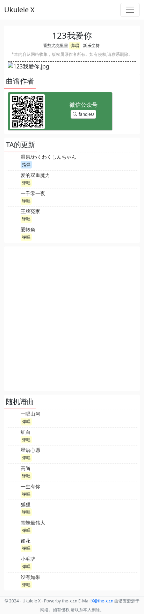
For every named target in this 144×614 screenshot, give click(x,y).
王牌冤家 (30, 211)
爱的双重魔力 (35, 175)
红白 (25, 432)
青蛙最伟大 (33, 522)
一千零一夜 (33, 193)
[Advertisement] (72, 318)
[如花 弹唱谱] (13, 544)
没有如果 (30, 577)
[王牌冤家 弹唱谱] (13, 215)
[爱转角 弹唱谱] (13, 233)
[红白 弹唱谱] (13, 435)
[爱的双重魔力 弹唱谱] (13, 178)
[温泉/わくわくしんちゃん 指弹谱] (13, 160)
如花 (25, 540)
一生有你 (30, 486)
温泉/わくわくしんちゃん (48, 156)
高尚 (25, 468)
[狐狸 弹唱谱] (13, 508)
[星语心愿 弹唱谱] (13, 453)
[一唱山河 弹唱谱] (13, 417)
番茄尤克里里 (55, 45)
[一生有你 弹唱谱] (13, 490)
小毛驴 (28, 558)
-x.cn (102, 601)
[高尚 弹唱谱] (13, 472)
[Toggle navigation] (130, 10)
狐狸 (25, 504)
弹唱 (75, 45)
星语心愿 (30, 450)
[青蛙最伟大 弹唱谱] (13, 526)
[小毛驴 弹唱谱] (13, 562)
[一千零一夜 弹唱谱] (13, 197)
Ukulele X (19, 9)
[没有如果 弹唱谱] (13, 580)
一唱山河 (30, 413)
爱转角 (28, 229)
